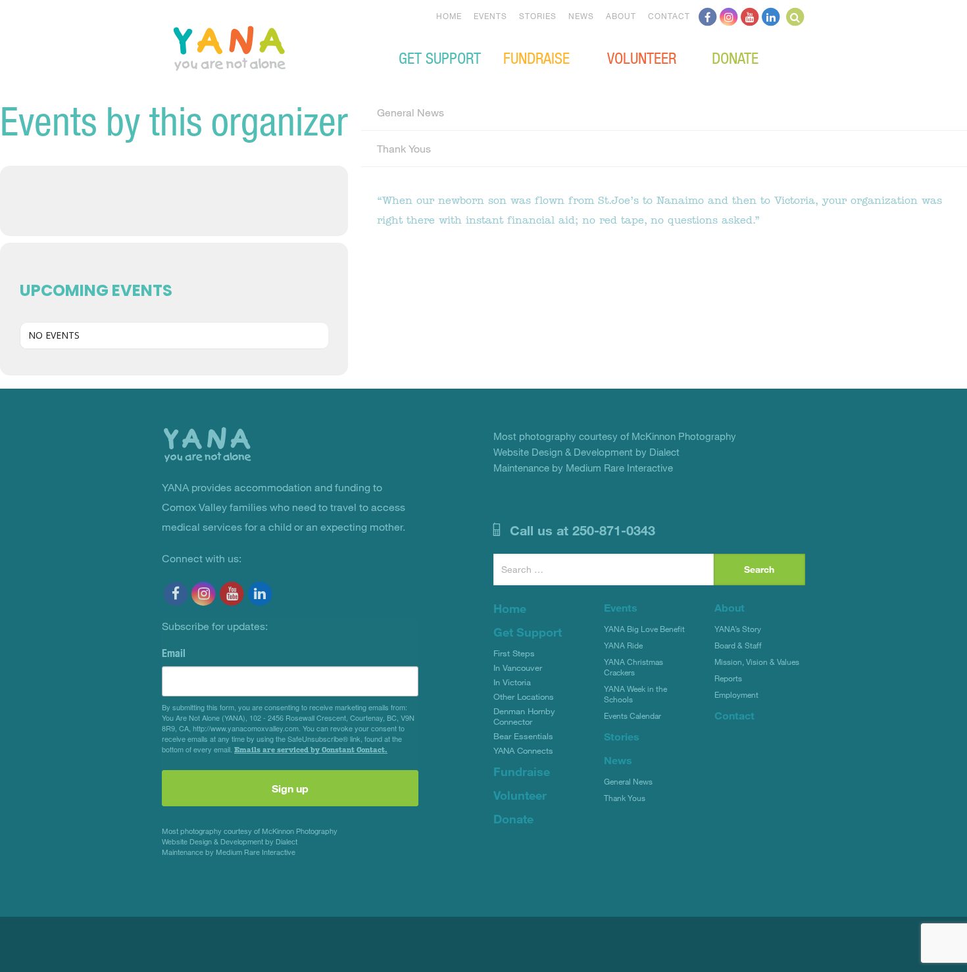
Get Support (440, 57)
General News (410, 112)
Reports (728, 678)
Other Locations (523, 696)
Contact (669, 16)
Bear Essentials (523, 736)
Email (174, 653)
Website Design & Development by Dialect (229, 841)
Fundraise (536, 57)
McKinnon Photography (299, 831)
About (621, 16)
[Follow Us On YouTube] (749, 16)
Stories (538, 16)
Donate (735, 57)
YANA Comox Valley (273, 47)
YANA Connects (523, 750)
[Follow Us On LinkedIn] (770, 16)
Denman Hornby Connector (524, 716)
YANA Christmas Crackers (633, 666)
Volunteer (641, 57)
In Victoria (512, 682)
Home (449, 16)
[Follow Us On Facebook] (707, 16)
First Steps (514, 653)
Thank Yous (404, 148)
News (581, 16)
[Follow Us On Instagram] (728, 16)
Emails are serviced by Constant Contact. (310, 749)
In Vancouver (517, 667)
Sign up (290, 788)
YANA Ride (623, 645)
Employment (736, 694)
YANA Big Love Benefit (644, 628)
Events (490, 16)
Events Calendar (632, 715)
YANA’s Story (737, 628)
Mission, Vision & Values (756, 661)
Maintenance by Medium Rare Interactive (228, 852)
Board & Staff (738, 645)
